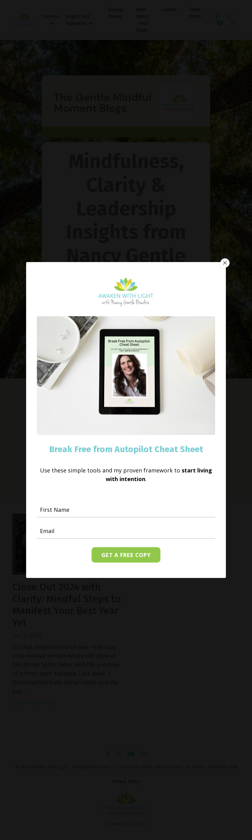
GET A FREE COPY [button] (126, 555)
